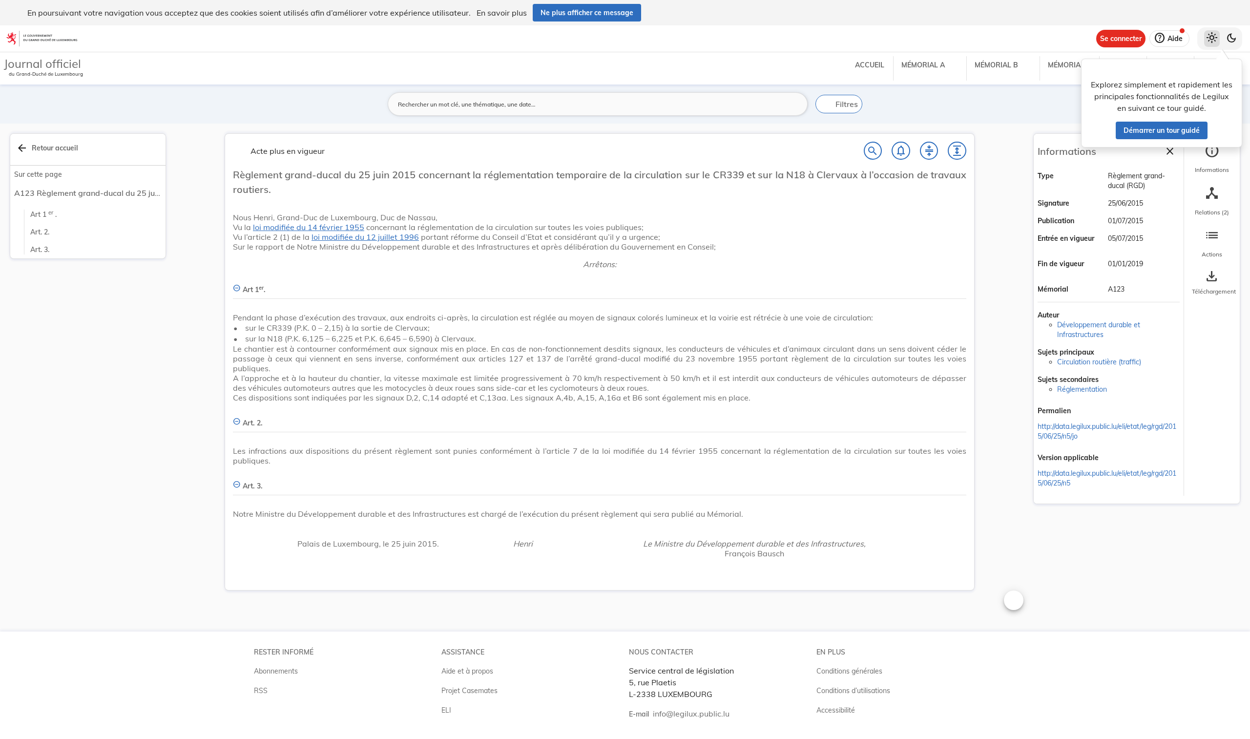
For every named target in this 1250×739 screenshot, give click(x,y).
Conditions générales (849, 671)
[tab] (1212, 159)
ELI (446, 710)
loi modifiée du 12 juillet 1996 (365, 237)
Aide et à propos (467, 671)
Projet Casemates (469, 690)
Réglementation (1082, 389)
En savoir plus (502, 13)
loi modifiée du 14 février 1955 (308, 227)
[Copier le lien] (1084, 412)
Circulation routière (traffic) (1099, 362)
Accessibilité (835, 710)
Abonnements (276, 671)
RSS (261, 690)
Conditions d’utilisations (853, 690)
